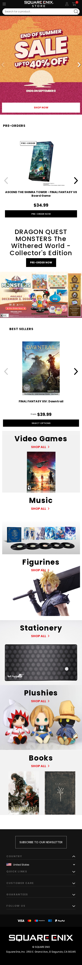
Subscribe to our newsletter (41, 842)
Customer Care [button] (20, 883)
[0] (74, 4)
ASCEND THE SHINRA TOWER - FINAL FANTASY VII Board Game (41, 194)
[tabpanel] (41, 65)
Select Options (41, 423)
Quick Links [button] (16, 871)
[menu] (4, 4)
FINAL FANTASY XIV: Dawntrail (41, 401)
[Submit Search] (76, 11)
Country (14, 856)
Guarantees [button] (17, 894)
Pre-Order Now (41, 213)
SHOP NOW (41, 107)
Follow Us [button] (15, 906)
